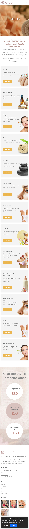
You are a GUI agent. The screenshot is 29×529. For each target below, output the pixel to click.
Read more (8, 82)
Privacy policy (4, 493)
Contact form (4, 475)
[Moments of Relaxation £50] (14, 421)
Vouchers (3, 486)
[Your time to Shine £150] (14, 441)
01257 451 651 (8, 477)
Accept (13, 525)
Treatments (4, 489)
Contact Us (3, 491)
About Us (3, 484)
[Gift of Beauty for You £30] (14, 402)
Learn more (18, 522)
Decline (6, 525)
